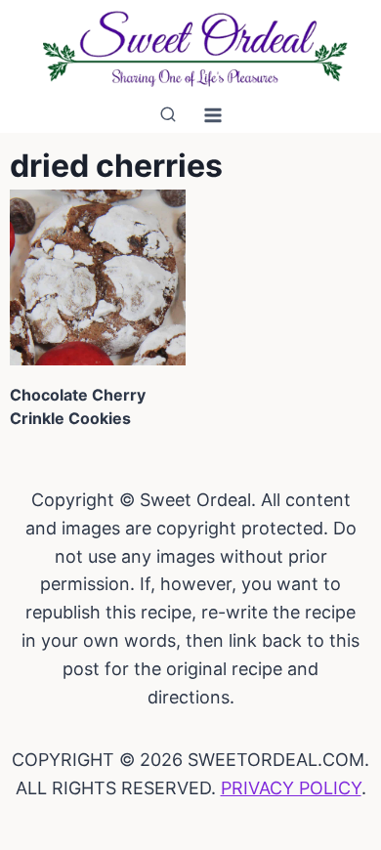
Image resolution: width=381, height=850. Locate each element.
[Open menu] (213, 115)
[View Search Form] (168, 115)
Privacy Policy (291, 788)
